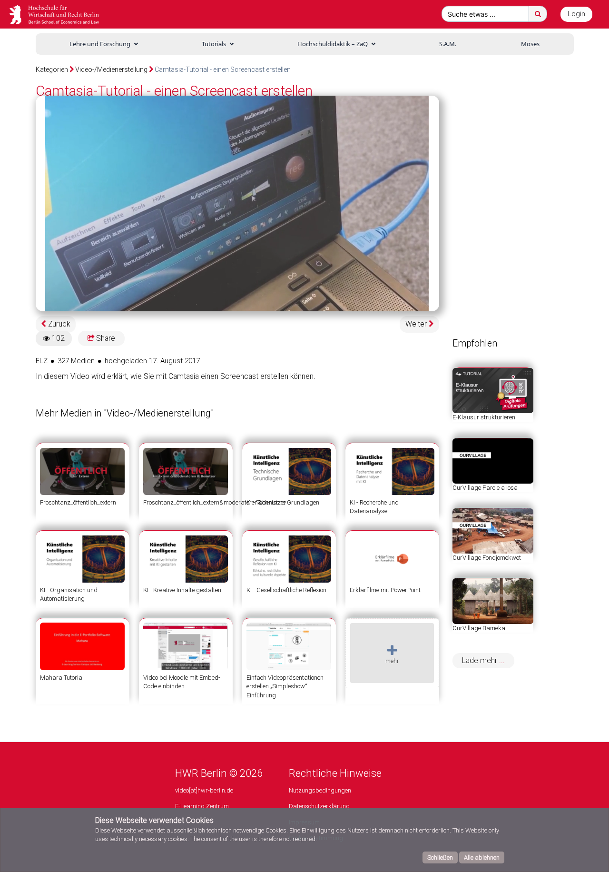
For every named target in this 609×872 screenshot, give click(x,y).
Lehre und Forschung (99, 44)
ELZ (42, 361)
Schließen (440, 857)
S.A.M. (447, 44)
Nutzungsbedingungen (320, 790)
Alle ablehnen (482, 857)
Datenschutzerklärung (319, 806)
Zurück (58, 324)
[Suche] (538, 14)
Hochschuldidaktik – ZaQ (332, 44)
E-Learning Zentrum (202, 806)
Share (104, 338)
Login (576, 14)
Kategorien (52, 69)
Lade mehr (480, 660)
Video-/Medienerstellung (111, 69)
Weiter (417, 324)
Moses (530, 44)
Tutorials (214, 44)
